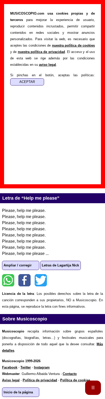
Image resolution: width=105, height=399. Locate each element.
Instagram (42, 367)
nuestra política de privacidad (41, 52)
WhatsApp (8, 280)
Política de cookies (75, 380)
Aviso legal (11, 380)
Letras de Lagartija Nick (60, 265)
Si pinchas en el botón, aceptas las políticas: (52, 75)
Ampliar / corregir (18, 265)
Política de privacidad (40, 380)
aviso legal (47, 65)
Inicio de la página (18, 392)
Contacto (70, 374)
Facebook (24, 280)
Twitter (41, 280)
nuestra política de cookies (73, 45)
